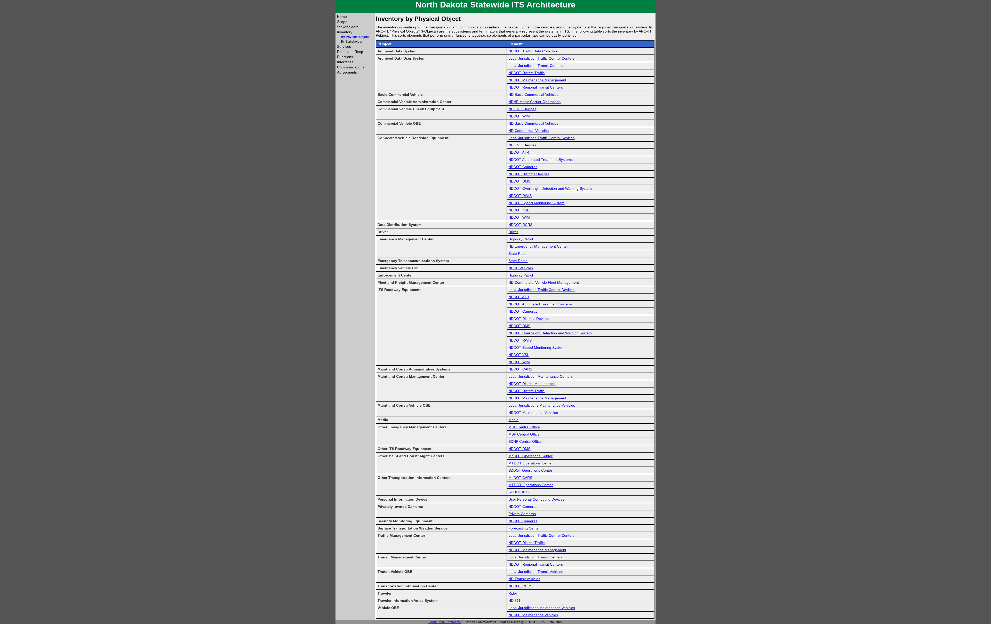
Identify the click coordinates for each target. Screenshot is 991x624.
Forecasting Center (524, 528)
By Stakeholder (351, 41)
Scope (342, 22)
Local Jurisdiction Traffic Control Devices (541, 138)
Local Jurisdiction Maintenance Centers (540, 376)
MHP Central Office (524, 427)
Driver (513, 232)
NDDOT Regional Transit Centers (535, 87)
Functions (345, 57)
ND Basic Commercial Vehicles (533, 94)
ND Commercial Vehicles (528, 131)
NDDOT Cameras (522, 167)
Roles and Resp (350, 52)
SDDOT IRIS (518, 492)
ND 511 (514, 600)
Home (342, 16)
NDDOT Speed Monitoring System (536, 203)
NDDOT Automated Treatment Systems (540, 159)
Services (344, 46)
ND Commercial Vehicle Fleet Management (543, 282)
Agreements (347, 72)
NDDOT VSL (518, 210)
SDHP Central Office (525, 441)
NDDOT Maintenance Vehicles (533, 412)
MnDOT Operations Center (530, 456)
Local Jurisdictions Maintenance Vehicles (541, 405)
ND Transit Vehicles (524, 579)
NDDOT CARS (520, 369)
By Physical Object (355, 37)
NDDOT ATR (518, 152)
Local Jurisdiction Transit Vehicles (535, 572)
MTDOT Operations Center (530, 463)
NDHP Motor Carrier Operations (534, 102)
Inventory (344, 32)
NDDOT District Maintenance (532, 384)
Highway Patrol (520, 239)
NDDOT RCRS (520, 225)
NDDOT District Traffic (526, 73)
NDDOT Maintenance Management (537, 80)
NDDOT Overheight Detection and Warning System (550, 188)
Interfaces (345, 62)
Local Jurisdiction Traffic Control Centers (541, 58)
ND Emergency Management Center (538, 246)
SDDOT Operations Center (530, 470)
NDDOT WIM (519, 116)
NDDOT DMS (519, 181)
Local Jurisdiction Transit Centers (535, 66)
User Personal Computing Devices (536, 499)
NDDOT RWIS (520, 196)
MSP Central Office (524, 434)
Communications (350, 67)
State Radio (518, 253)
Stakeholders (347, 27)
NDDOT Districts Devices (528, 174)
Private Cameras (522, 514)
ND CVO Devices (522, 109)
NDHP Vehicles (520, 268)
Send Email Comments (444, 622)
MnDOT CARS (520, 478)
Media (513, 420)
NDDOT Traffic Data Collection (533, 51)
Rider (512, 593)
